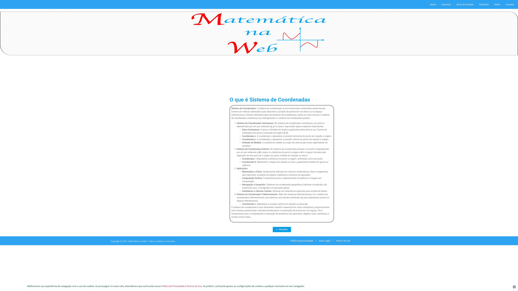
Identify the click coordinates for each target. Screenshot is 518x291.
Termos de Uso (194, 286)
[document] (259, 145)
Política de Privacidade (172, 286)
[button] (514, 287)
